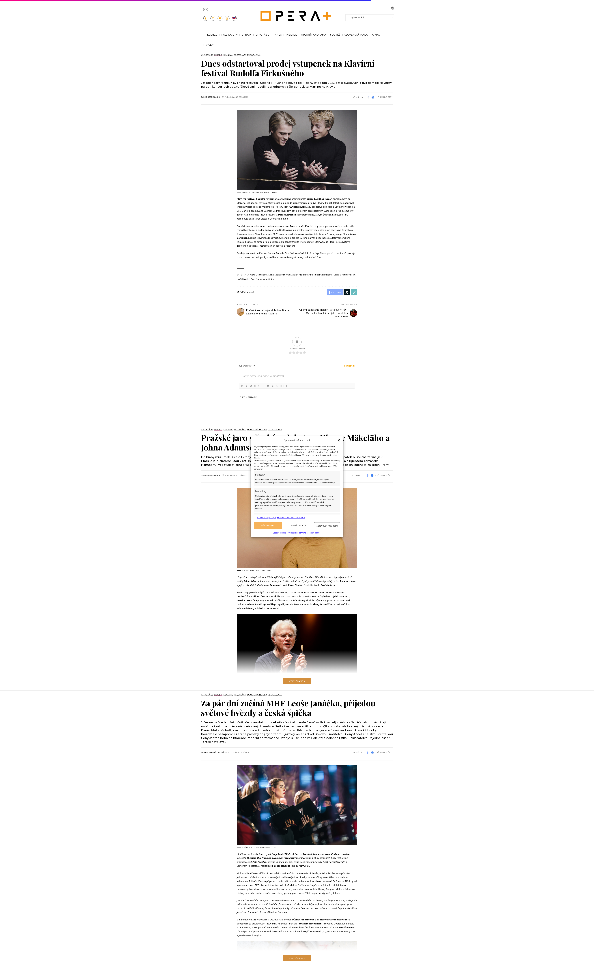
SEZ (272, 279)
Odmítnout (298, 525)
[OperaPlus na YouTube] (219, 18)
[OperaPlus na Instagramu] (227, 18)
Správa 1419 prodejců (266, 517)
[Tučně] (242, 386)
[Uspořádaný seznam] (259, 386)
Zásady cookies (279, 532)
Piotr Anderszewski (260, 279)
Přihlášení (349, 365)
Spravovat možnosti (327, 525)
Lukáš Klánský (243, 279)
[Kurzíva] (246, 386)
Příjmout (268, 525)
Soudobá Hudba (257, 429)
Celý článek (297, 681)
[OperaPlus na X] (212, 18)
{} (281, 386)
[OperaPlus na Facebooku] (205, 18)
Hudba (218, 55)
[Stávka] (255, 386)
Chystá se (207, 55)
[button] (338, 440)
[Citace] (268, 386)
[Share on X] (347, 292)
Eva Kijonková (208, 752)
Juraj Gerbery (208, 97)
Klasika (228, 55)
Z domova (253, 55)
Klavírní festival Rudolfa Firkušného (316, 274)
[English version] (234, 18)
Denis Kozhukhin (277, 274)
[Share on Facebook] (368, 97)
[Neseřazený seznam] (264, 386)
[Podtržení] (251, 386)
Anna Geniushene (258, 274)
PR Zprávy (240, 55)
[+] (285, 386)
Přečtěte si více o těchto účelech (291, 517)
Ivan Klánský (292, 274)
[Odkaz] (277, 386)
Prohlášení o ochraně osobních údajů (303, 532)
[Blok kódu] (272, 386)
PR (218, 97)
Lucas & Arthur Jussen (344, 274)
